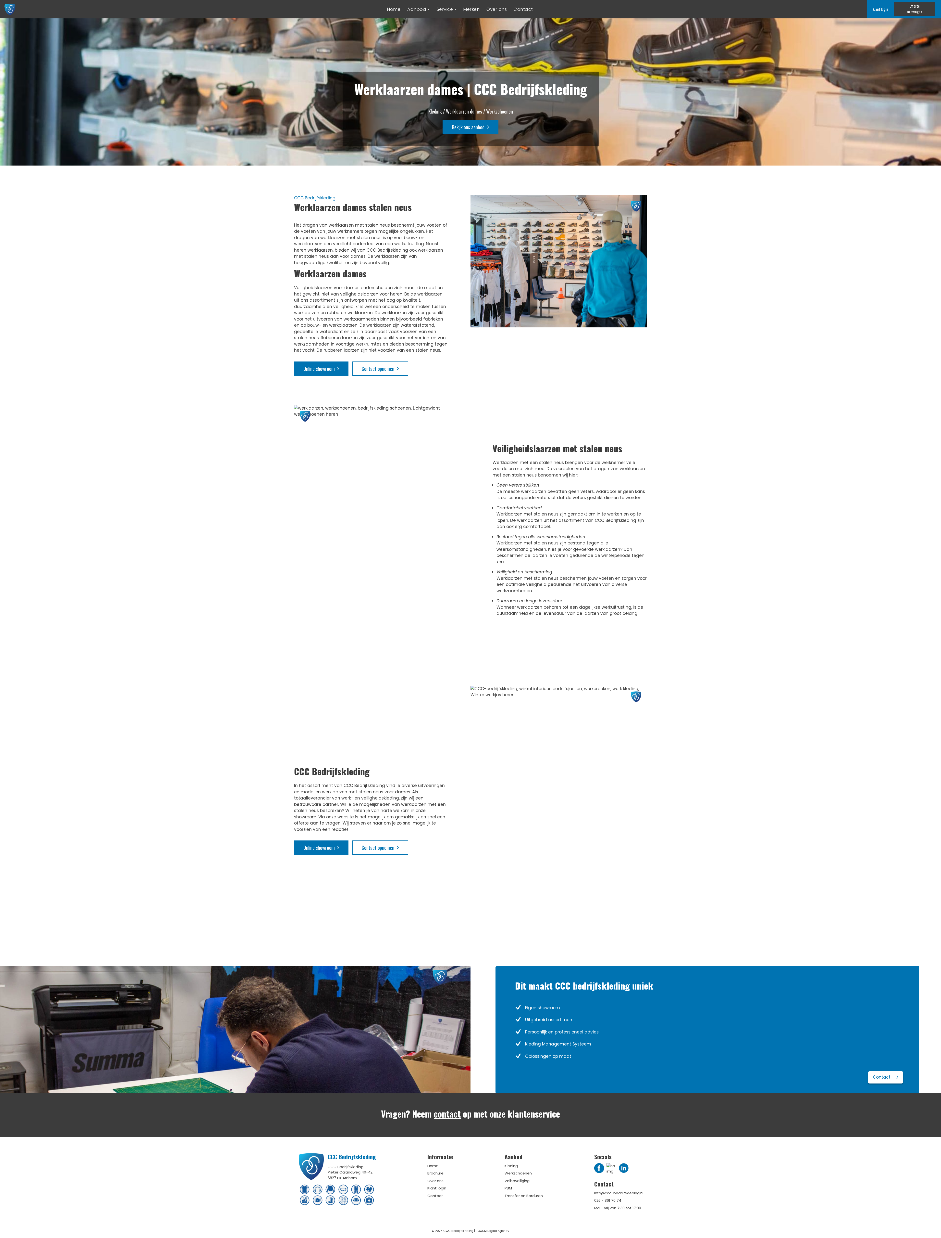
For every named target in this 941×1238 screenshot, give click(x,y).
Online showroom (319, 368)
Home (393, 9)
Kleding (511, 1165)
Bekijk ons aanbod (468, 127)
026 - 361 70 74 (607, 1200)
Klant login (880, 9)
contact (447, 1113)
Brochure (435, 1173)
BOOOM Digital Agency (492, 1231)
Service (445, 9)
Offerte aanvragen (914, 8)
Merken (471, 9)
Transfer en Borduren (524, 1195)
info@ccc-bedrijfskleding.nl (618, 1193)
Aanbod (416, 9)
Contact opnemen (378, 368)
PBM (508, 1188)
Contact (523, 9)
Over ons (496, 9)
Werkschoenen (518, 1173)
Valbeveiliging (517, 1180)
